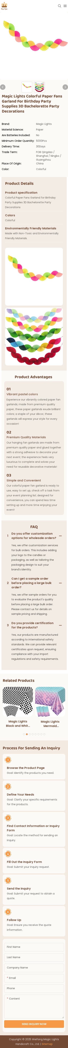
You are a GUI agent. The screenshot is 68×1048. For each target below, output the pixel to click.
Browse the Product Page (26, 768)
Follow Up (14, 920)
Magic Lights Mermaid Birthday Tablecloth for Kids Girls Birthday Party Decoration (50, 724)
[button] (24, 734)
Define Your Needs (20, 794)
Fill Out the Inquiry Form (24, 862)
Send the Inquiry (19, 888)
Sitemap (47, 1044)
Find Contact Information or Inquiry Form (33, 828)
